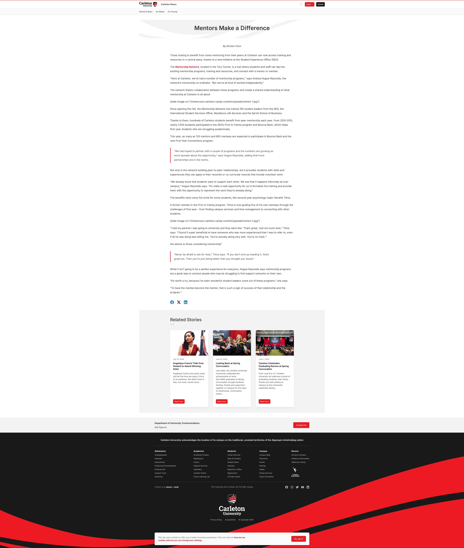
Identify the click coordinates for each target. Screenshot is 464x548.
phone (169, 487)
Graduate (158, 458)
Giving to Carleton (298, 455)
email (176, 487)
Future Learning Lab (202, 477)
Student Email (233, 462)
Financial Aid (160, 469)
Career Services (234, 455)
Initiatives (159, 477)
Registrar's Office (235, 469)
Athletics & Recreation (300, 458)
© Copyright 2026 (246, 520)
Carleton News (169, 4)
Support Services (200, 466)
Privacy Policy (216, 520)
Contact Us (301, 425)
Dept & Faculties (234, 458)
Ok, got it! (298, 539)
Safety (262, 469)
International (160, 462)
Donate (320, 4)
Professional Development (165, 466)
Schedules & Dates (201, 455)
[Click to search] (301, 4)
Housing (231, 466)
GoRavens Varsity (298, 462)
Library (196, 462)
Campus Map (264, 455)
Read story (179, 402)
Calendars (198, 469)
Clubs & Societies (266, 477)
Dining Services (265, 473)
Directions (263, 458)
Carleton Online (200, 473)
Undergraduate (161, 455)
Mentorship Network (187, 66)
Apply (308, 4)
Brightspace (198, 458)
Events (262, 462)
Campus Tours (160, 473)
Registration (232, 473)
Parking (262, 466)
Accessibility (230, 520)
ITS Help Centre (234, 477)
